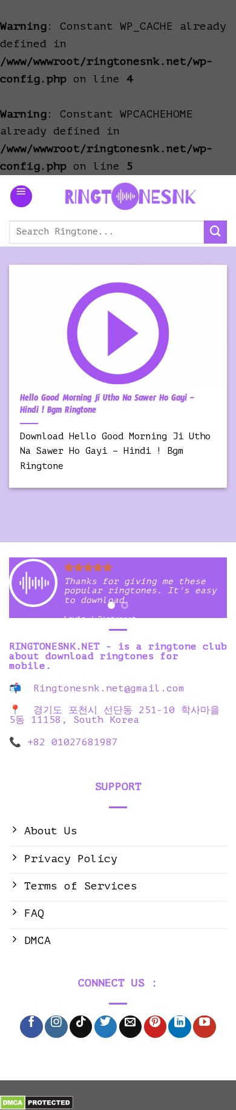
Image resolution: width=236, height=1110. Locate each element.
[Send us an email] (130, 1026)
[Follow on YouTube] (204, 1026)
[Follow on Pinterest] (155, 1026)
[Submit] (215, 232)
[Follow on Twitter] (105, 1026)
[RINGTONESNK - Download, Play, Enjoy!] (130, 196)
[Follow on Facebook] (31, 1026)
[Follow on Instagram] (56, 1026)
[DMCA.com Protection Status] (36, 1102)
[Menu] (21, 196)
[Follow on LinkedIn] (179, 1026)
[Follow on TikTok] (81, 1026)
